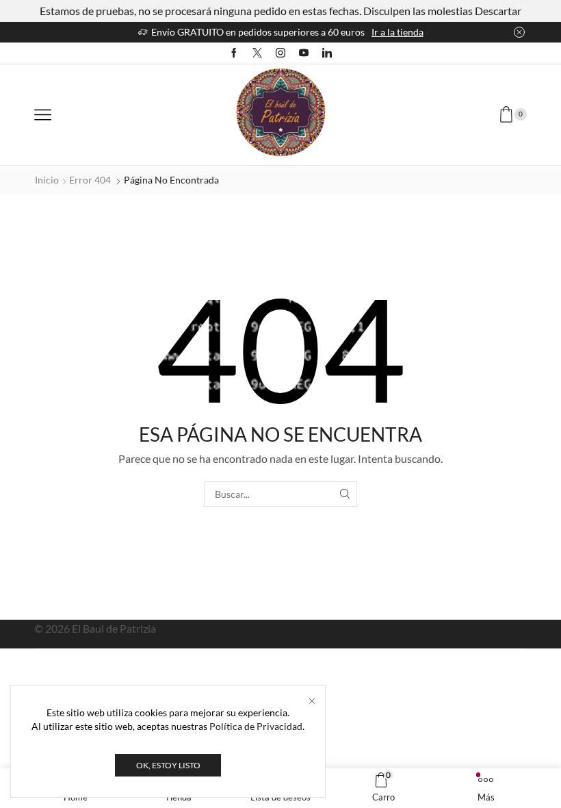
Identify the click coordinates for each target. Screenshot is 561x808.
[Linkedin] (327, 53)
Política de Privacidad (255, 726)
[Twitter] (257, 53)
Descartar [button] (498, 10)
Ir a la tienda (397, 32)
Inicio (47, 180)
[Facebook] (234, 53)
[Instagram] (280, 53)
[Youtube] (304, 53)
